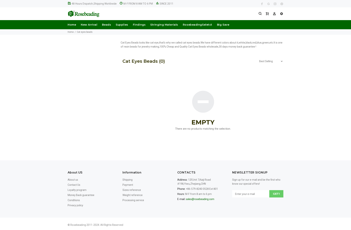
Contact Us (74, 184)
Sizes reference (131, 189)
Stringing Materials (164, 24)
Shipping (127, 179)
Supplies (122, 24)
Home (72, 24)
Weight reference (132, 195)
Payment (127, 184)
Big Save (223, 24)
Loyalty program (77, 189)
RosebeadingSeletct (197, 24)
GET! (276, 193)
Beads (106, 24)
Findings (139, 24)
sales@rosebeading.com (200, 199)
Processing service (133, 200)
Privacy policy (75, 205)
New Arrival (89, 24)
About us (73, 179)
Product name (30, 215)
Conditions (74, 200)
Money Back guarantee (81, 195)
